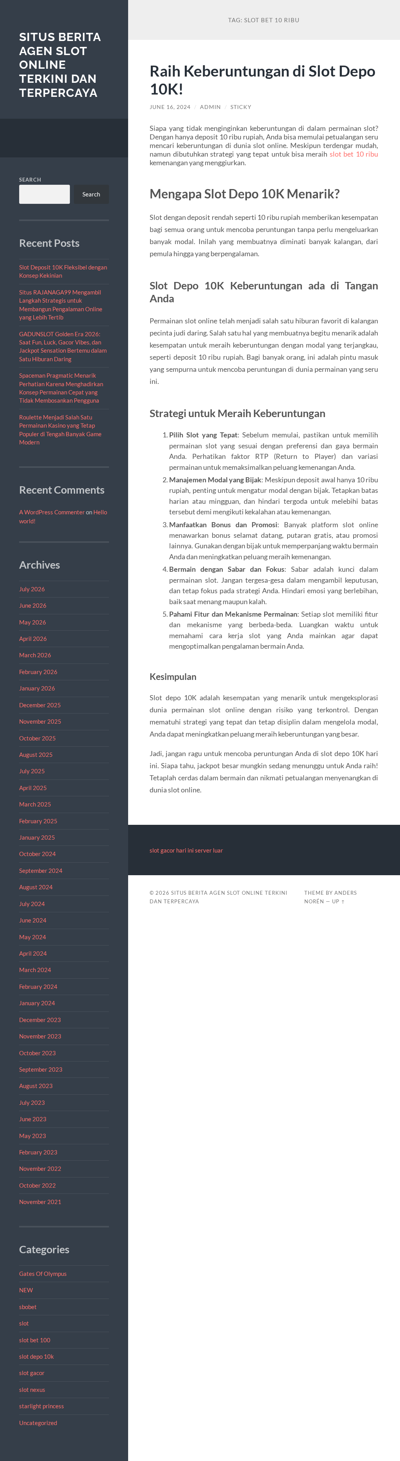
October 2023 (37, 1052)
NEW (26, 1289)
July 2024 (32, 903)
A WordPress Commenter (52, 512)
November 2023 (40, 1036)
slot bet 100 (34, 1339)
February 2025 (38, 820)
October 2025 (37, 738)
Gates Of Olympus (43, 1273)
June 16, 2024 (170, 107)
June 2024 (32, 920)
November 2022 (40, 1168)
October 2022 (37, 1185)
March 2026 (35, 654)
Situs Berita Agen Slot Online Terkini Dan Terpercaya (60, 65)
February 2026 (38, 671)
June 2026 (32, 605)
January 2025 (37, 837)
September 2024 (40, 870)
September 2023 (40, 1069)
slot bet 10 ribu (354, 154)
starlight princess (41, 1405)
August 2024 (36, 886)
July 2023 (32, 1102)
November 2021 (40, 1201)
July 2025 (32, 770)
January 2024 (37, 1002)
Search (30, 180)
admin (210, 107)
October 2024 (37, 853)
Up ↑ (338, 901)
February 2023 (38, 1152)
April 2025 (33, 787)
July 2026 (32, 588)
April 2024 (33, 953)
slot (24, 1323)
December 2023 (40, 1019)
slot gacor (32, 1372)
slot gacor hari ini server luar (186, 850)
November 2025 (40, 721)
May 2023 (32, 1135)
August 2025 (36, 754)
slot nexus (32, 1389)
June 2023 (32, 1118)
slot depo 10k (36, 1356)
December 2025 (40, 704)
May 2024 (32, 936)
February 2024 (38, 986)
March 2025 (35, 804)
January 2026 (37, 688)
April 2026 (33, 638)
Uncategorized (38, 1422)
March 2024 (35, 969)
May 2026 (32, 622)
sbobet (28, 1306)
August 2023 (36, 1085)
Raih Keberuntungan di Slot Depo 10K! (262, 79)
